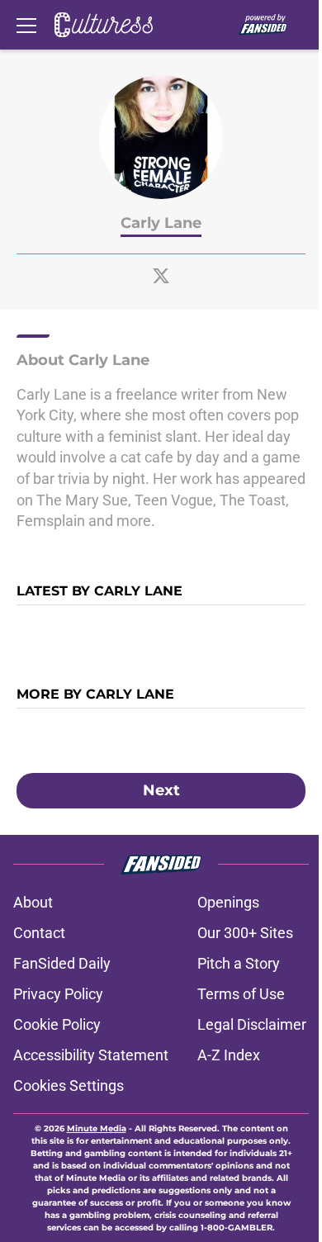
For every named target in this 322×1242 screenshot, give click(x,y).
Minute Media (96, 1128)
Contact (39, 932)
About (33, 902)
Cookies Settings (68, 1085)
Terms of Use (241, 994)
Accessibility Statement (90, 1055)
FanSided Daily (62, 963)
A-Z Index (228, 1055)
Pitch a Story (238, 963)
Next (161, 790)
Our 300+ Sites (245, 932)
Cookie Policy (57, 1024)
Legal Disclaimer (251, 1024)
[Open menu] (26, 25)
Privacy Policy (58, 994)
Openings (228, 902)
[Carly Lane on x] (161, 276)
